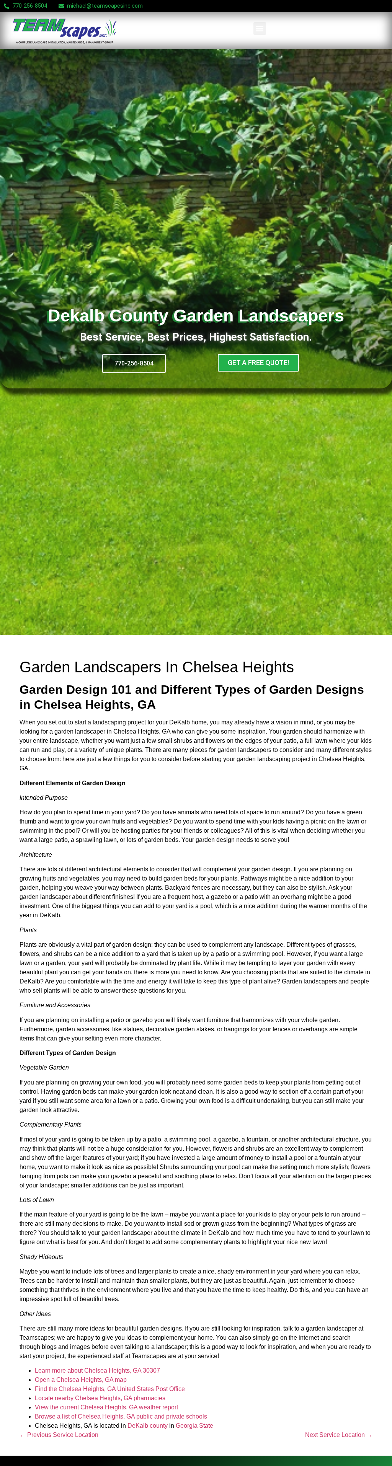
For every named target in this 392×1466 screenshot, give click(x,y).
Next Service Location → (338, 1435)
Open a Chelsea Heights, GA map (81, 1379)
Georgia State (194, 1425)
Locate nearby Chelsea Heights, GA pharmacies (100, 1398)
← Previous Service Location (59, 1435)
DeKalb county (147, 1425)
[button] (259, 28)
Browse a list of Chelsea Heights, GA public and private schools (121, 1416)
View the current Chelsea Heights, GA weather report (106, 1407)
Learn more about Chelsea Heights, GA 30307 (97, 1370)
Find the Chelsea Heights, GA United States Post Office (110, 1389)
